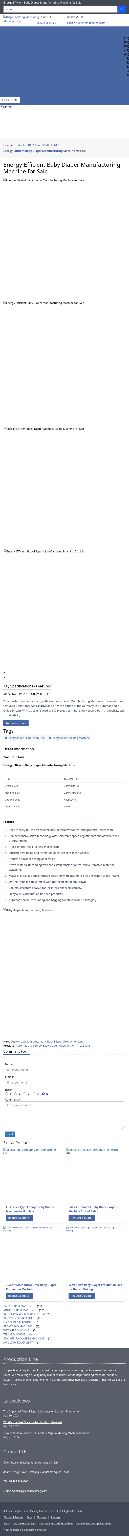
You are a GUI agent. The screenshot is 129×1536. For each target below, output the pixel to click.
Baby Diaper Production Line (26, 738)
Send (10, 1134)
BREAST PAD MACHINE (14, 58)
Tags (29, 1517)
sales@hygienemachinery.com (86, 23)
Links (7, 1523)
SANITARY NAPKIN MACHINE (18, 46)
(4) (49, 1338)
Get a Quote (10, 100)
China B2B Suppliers (24, 1523)
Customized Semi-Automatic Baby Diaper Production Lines (48, 1041)
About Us (6, 83)
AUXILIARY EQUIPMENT (15, 75)
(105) (42, 1310)
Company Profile (12, 87)
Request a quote (16, 723)
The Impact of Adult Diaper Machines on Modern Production (41, 1411)
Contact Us (8, 95)
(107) (46, 1314)
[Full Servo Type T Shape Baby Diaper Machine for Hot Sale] (30, 1175)
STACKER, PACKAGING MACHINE (20, 70)
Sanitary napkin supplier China (93, 1523)
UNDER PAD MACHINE (14, 54)
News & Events (10, 79)
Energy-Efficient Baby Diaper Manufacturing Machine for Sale (44, 151)
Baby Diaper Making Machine (71, 738)
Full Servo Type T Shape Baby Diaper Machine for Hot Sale (30, 1209)
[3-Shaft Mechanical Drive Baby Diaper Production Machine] (30, 1253)
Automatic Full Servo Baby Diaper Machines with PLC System (54, 1045)
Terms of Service (13, 1517)
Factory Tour (10, 91)
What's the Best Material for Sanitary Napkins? (32, 1422)
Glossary (41, 1517)
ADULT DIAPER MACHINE (16, 42)
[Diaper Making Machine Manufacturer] (23, 20)
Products (7, 34)
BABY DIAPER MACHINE (15, 38)
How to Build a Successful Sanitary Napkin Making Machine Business (47, 1433)
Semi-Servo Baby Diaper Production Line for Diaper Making (95, 1287)
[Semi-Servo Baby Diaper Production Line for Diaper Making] (93, 1253)
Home (4, 30)
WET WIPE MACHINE (13, 62)
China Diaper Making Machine (56, 1523)
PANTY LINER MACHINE (14, 50)
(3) (37, 1326)
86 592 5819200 (46, 23)
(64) (38, 1322)
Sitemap (55, 1517)
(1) (38, 1342)
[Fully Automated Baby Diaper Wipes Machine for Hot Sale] (93, 1175)
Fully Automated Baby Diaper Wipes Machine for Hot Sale (93, 1209)
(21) (39, 1318)
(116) (40, 1306)
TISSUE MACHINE (11, 66)
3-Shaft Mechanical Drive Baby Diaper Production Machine (31, 1287)
